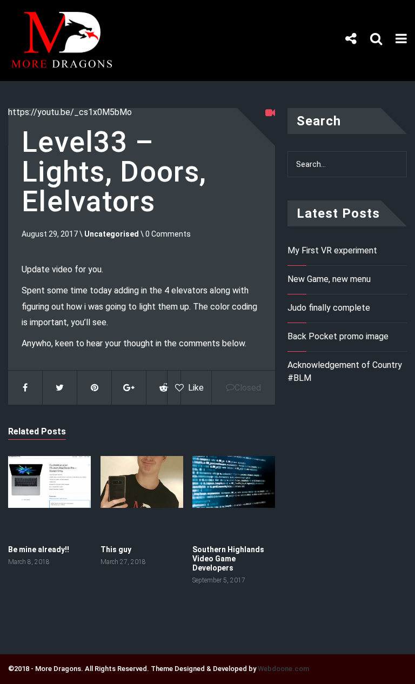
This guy (116, 549)
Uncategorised (111, 234)
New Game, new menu (329, 279)
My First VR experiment (332, 250)
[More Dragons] (66, 66)
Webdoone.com (283, 669)
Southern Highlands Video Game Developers (228, 558)
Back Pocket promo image (338, 336)
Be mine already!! (38, 549)
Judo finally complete (328, 308)
